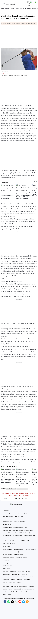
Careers (4, 594)
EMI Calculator (6, 552)
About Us (13, 586)
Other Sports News (11, 14)
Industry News (31, 577)
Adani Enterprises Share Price (22, 513)
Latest (12, 8)
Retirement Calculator (24, 552)
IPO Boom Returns (7, 535)
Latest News (5, 571)
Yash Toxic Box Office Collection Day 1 (11, 540)
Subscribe (33, 591)
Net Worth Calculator (30, 549)
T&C (17, 586)
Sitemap (27, 591)
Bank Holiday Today (7, 530)
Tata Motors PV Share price (9, 519)
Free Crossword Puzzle (7, 565)
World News (23, 577)
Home (2, 8)
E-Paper (17, 8)
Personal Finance (6, 577)
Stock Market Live (7, 527)
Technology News (15, 577)
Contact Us (12, 591)
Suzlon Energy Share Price (8, 513)
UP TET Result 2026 (7, 538)
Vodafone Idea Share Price (19, 521)
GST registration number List (27, 589)
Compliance (5, 591)
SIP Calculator (14, 552)
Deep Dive (15, 532)
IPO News (28, 571)
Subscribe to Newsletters (19, 563)
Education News (6, 579)
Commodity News (6, 574)
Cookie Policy (31, 586)
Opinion (34, 8)
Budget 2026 (19, 582)
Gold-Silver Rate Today (18, 530)
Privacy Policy (23, 586)
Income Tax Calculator (7, 549)
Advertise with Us (20, 591)
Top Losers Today (29, 530)
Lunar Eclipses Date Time (8, 543)
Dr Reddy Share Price (7, 521)
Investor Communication (14, 589)
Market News (21, 571)
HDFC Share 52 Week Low (27, 540)
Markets (22, 8)
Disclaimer (5, 589)
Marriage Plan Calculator (21, 557)
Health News (19, 579)
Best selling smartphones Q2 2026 (19, 527)
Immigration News (16, 574)
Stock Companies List (7, 563)
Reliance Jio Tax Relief (30, 535)
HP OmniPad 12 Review (18, 538)
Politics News (12, 582)
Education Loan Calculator (8, 557)
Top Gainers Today (7, 532)
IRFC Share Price (19, 516)
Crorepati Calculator (18, 549)
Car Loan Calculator (7, 554)
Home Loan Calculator (18, 554)
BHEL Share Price (20, 519)
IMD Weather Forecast (24, 532)
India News (5, 582)
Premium (7, 8)
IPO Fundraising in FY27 (18, 535)
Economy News (27, 579)
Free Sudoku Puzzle (30, 563)
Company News (13, 571)
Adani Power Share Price (8, 516)
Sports (5, 14)
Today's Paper (6, 586)
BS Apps (9, 594)
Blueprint (28, 8)
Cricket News (24, 574)
